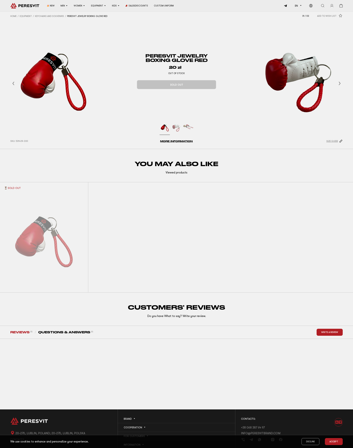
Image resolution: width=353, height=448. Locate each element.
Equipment (26, 16)
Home (13, 16)
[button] (17, 83)
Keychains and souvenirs (49, 16)
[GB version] (311, 5)
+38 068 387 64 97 (253, 427)
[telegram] (284, 6)
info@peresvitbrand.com (260, 433)
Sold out (176, 84)
